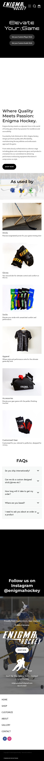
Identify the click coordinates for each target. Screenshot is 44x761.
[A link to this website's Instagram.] (9, 739)
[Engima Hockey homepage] (14, 6)
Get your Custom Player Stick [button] (22, 37)
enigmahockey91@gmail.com (22, 683)
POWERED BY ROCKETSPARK (11, 758)
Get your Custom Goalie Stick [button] (22, 43)
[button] (34, 6)
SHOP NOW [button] (9, 167)
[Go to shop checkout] (39, 6)
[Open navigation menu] (29, 6)
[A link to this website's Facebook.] (5, 739)
